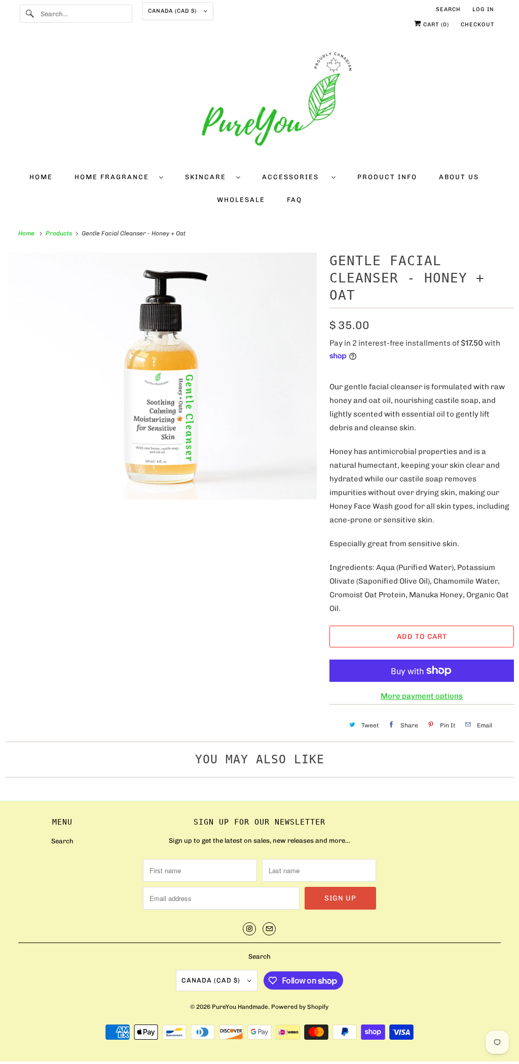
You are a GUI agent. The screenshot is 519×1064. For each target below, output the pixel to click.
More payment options (422, 696)
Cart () (435, 24)
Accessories (294, 177)
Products (59, 233)
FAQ (294, 199)
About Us (459, 177)
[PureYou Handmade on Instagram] (249, 928)
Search (448, 9)
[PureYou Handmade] (259, 102)
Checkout (477, 24)
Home (41, 177)
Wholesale (241, 199)
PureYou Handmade (240, 1006)
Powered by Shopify (299, 1006)
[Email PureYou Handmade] (269, 928)
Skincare (208, 177)
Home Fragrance (114, 177)
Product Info (387, 177)
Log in (483, 9)
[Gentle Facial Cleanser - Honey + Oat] (162, 376)
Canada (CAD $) (173, 11)
